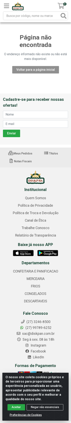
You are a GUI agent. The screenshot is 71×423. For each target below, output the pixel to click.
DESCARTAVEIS (35, 301)
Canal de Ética (35, 220)
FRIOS (35, 286)
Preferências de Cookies (26, 415)
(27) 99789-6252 (38, 328)
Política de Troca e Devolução (35, 213)
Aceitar (16, 407)
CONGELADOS (35, 294)
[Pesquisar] (63, 16)
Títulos (53, 153)
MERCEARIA (36, 279)
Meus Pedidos (22, 153)
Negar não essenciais (45, 407)
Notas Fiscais (22, 161)
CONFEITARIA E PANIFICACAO (35, 271)
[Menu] (6, 5)
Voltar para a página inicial (35, 70)
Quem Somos (35, 198)
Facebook (38, 351)
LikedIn (38, 357)
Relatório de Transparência (35, 235)
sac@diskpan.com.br (38, 334)
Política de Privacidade (35, 205)
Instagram (38, 345)
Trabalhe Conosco (35, 228)
